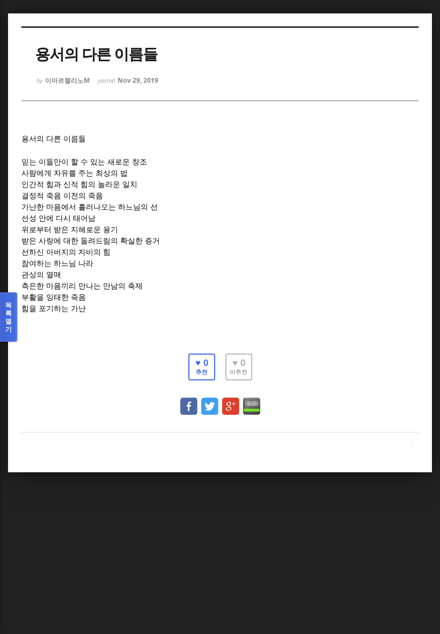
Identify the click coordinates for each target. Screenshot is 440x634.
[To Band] (251, 401)
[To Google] (230, 401)
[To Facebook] (189, 401)
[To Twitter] (209, 401)
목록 (8, 317)
